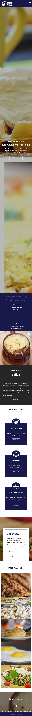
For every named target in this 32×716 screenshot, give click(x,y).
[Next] (30, 150)
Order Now (16, 157)
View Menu (11, 556)
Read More (16, 399)
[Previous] (2, 150)
